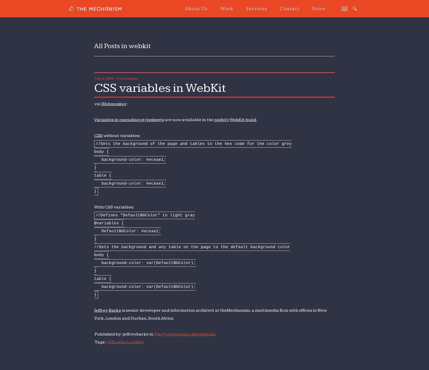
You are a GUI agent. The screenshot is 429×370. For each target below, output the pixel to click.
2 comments (127, 78)
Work (226, 9)
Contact (289, 9)
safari (122, 342)
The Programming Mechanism (184, 334)
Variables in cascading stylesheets (129, 119)
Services (256, 9)
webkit (137, 342)
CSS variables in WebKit (160, 88)
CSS (110, 342)
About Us (196, 9)
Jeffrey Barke (107, 310)
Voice (318, 9)
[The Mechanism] (95, 9)
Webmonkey (113, 103)
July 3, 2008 (104, 78)
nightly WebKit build (235, 119)
